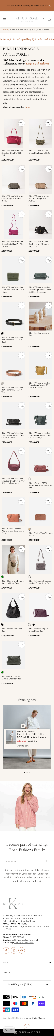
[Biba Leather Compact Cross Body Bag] (41, 607)
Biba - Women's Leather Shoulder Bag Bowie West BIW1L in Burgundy (13, 481)
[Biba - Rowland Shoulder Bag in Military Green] (13, 559)
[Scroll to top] (27, 1027)
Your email (11, 861)
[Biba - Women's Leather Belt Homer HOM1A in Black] (13, 316)
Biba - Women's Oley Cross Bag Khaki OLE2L (39, 152)
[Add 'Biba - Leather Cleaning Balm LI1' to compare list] (48, 305)
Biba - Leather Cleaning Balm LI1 (39, 334)
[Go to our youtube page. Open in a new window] (21, 950)
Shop (5, 962)
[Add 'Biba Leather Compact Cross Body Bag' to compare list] (48, 597)
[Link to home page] (13, 904)
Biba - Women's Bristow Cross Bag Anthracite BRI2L (12, 198)
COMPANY (8, 972)
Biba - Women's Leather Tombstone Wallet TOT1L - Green (12, 289)
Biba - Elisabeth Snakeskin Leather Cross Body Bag (40, 582)
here (27, 107)
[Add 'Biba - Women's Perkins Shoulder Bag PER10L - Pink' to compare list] (21, 123)
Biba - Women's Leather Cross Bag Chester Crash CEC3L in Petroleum (40, 289)
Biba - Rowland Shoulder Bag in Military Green (12, 582)
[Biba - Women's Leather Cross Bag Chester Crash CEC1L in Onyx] (41, 416)
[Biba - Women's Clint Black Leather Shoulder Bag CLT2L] (41, 224)
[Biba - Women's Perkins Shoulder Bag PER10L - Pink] (13, 133)
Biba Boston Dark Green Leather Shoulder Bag (12, 677)
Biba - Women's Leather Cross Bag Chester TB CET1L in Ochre (39, 385)
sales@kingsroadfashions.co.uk (20, 940)
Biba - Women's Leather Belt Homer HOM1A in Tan (12, 389)
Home (6, 29)
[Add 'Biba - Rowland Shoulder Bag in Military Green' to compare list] (21, 549)
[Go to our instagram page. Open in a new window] (14, 950)
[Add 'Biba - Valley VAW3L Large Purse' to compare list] (48, 501)
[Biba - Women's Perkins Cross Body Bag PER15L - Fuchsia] (13, 224)
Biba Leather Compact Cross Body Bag (38, 630)
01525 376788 (17, 937)
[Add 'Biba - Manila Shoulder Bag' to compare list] (21, 597)
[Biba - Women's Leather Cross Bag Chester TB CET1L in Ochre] (41, 366)
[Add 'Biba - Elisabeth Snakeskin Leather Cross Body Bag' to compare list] (48, 549)
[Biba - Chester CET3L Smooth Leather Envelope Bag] (41, 461)
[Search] (43, 19)
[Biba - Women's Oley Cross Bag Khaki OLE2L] (41, 133)
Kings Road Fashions (37, 63)
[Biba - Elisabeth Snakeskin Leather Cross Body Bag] (41, 559)
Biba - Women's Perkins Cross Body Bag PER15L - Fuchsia (13, 244)
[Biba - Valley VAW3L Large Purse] (41, 511)
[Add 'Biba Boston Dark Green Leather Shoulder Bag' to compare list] (21, 645)
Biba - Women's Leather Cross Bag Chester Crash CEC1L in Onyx (40, 435)
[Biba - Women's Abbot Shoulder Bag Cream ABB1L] (41, 179)
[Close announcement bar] (49, 5)
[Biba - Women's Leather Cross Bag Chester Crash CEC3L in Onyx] (13, 416)
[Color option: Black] (33, 624)
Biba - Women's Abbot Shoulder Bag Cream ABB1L (39, 198)
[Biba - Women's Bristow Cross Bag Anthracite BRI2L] (13, 179)
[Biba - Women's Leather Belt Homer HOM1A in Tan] (13, 366)
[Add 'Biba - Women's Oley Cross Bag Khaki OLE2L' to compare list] (48, 123)
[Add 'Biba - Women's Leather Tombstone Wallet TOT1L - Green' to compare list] (21, 260)
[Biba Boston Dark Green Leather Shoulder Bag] (13, 655)
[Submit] (46, 861)
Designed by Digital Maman (32, 1018)
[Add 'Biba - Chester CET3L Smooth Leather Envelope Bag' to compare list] (48, 451)
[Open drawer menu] (4, 19)
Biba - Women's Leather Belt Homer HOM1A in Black (12, 339)
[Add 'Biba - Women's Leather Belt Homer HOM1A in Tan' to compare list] (21, 355)
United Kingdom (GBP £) (19, 984)
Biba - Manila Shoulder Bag (11, 630)
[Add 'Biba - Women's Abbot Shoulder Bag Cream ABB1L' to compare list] (48, 169)
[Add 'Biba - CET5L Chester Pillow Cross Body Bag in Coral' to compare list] (21, 501)
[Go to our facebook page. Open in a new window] (6, 950)
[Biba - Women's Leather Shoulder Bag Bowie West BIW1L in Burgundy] (13, 461)
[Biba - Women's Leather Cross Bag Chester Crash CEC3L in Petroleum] (41, 270)
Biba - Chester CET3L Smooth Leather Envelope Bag (40, 485)
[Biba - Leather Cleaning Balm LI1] (41, 316)
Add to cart (22, 745)
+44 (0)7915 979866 (24, 942)
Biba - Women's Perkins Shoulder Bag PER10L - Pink (12, 153)
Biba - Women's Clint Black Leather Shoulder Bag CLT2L (39, 244)
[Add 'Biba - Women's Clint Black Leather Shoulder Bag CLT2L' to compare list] (48, 214)
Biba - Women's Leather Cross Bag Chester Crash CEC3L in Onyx (12, 435)
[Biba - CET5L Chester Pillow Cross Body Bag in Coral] (13, 511)
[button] (24, 772)
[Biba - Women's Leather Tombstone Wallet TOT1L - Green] (13, 270)
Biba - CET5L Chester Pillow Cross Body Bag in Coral (12, 531)
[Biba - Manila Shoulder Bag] (13, 607)
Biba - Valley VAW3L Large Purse (41, 534)
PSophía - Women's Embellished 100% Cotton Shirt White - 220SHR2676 (31, 734)
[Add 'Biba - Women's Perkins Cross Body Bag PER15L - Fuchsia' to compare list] (21, 214)
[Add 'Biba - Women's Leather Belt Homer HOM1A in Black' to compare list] (21, 305)
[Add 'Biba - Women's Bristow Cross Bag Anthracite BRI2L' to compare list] (21, 169)
